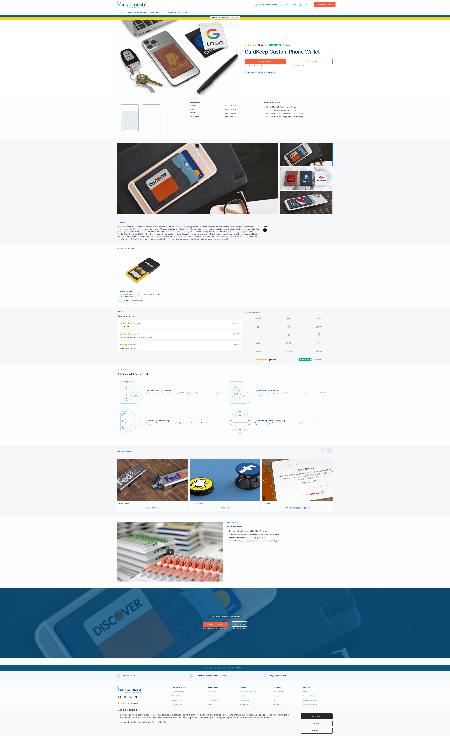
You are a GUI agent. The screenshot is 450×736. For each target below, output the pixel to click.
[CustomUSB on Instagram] (130, 697)
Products (121, 12)
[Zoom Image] (197, 178)
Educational (277, 704)
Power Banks (212, 692)
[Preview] (323, 450)
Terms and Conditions (310, 704)
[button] (300, 4)
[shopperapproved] (256, 45)
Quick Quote (312, 62)
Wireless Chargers (213, 696)
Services (243, 687)
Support (306, 687)
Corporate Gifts (170, 12)
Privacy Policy (140, 722)
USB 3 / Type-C (177, 700)
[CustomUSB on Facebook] (119, 697)
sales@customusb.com (277, 676)
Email (411, 716)
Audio (210, 704)
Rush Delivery (176, 696)
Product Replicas (279, 692)
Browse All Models (178, 692)
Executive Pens (177, 704)
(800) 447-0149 (128, 676)
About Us (183, 12)
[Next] (329, 450)
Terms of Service (159, 722)
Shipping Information (310, 700)
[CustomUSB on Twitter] (125, 697)
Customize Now (325, 5)
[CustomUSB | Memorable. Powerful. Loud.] (131, 4)
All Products (213, 687)
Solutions (277, 687)
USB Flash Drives (179, 687)
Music (275, 700)
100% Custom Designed (137, 12)
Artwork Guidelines (309, 696)
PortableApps (278, 696)
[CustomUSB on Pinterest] (136, 697)
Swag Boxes (156, 12)
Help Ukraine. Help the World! (226, 17)
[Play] (170, 552)
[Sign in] (311, 5)
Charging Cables (213, 700)
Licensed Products (245, 704)
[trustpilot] (280, 45)
